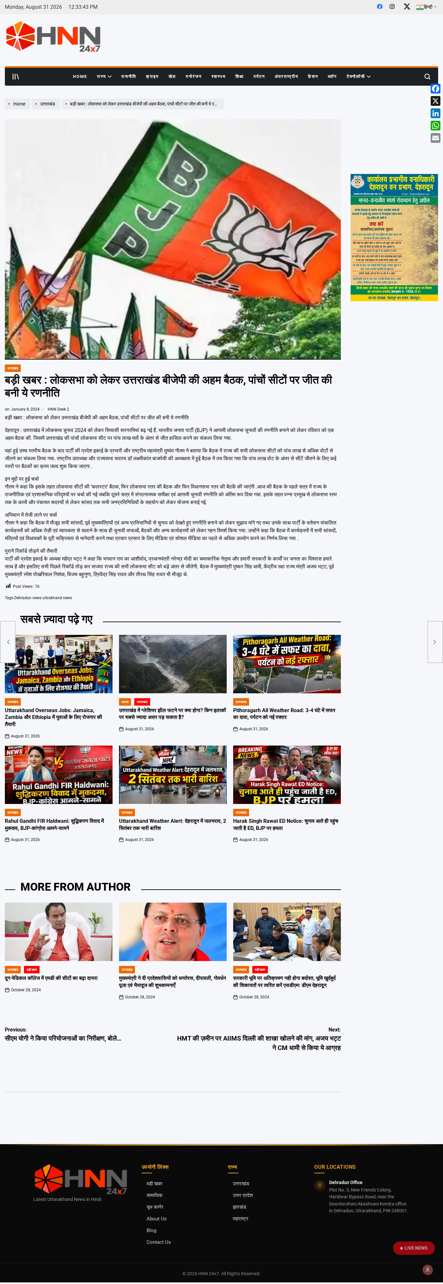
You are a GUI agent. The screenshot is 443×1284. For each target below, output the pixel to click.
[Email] (435, 138)
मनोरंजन (194, 76)
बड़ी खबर (32, 969)
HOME (80, 76)
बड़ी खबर (154, 1184)
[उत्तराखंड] (47, 109)
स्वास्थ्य (218, 76)
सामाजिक (154, 1195)
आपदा (125, 702)
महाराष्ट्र (240, 1219)
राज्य (101, 76)
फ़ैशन (313, 76)
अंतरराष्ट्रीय (286, 76)
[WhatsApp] (435, 125)
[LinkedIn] (435, 113)
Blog (151, 1230)
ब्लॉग (332, 76)
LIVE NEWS (416, 1248)
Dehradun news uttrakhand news (43, 598)
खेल (172, 76)
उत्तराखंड (12, 368)
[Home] (18, 109)
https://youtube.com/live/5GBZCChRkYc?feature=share (393, 104)
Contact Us (159, 1242)
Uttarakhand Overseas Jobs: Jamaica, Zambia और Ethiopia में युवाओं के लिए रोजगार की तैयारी (53, 718)
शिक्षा (239, 76)
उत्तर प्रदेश (243, 1195)
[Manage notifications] (428, 1270)
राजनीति (128, 76)
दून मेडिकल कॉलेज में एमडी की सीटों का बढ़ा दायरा (51, 978)
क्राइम (152, 76)
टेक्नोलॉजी (356, 76)
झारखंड (239, 1207)
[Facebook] (435, 88)
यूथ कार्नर (155, 1207)
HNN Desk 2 (58, 409)
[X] (435, 101)
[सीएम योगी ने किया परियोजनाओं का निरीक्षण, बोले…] (8, 642)
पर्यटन (259, 76)
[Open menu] (16, 76)
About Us (157, 1219)
